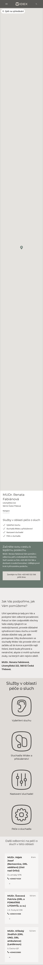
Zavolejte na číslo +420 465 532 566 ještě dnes (21, 575)
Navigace (6, 511)
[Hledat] (36, 4)
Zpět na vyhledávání (14, 11)
